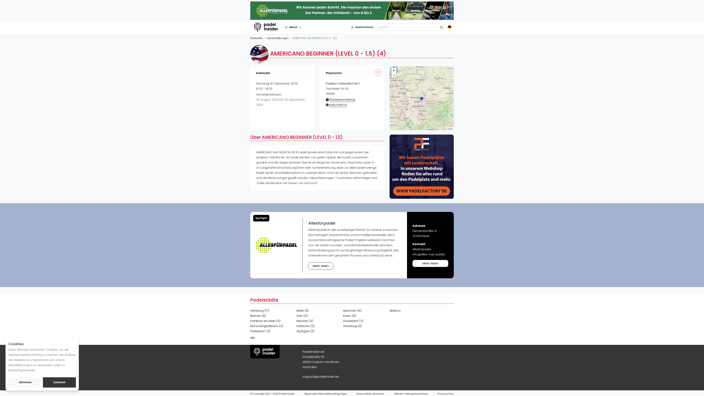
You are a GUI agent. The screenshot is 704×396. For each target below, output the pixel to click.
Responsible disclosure (370, 393)
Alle (252, 338)
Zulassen (59, 382)
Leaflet (450, 128)
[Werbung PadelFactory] (422, 167)
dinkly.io (395, 311)
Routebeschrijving (342, 100)
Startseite (256, 38)
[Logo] (266, 27)
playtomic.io (338, 105)
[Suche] (442, 27)
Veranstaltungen (278, 38)
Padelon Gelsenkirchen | (343, 83)
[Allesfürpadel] (276, 245)
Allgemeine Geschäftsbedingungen (325, 393)
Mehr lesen (321, 266)
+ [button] (394, 70)
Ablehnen (25, 382)
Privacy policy (445, 393)
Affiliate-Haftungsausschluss (411, 393)
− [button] (394, 75)
